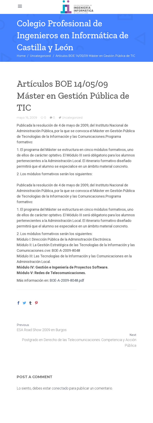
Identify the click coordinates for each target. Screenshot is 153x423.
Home (21, 56)
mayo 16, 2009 (27, 117)
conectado (60, 388)
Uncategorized (40, 56)
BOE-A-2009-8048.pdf (67, 280)
